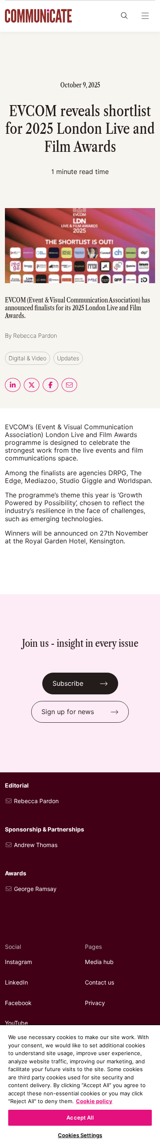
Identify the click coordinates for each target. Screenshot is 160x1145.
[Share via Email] (69, 385)
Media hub (99, 962)
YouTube (16, 1023)
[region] (80, 1084)
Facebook (18, 1003)
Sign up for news (67, 712)
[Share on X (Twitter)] (31, 385)
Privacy (95, 1003)
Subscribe (68, 683)
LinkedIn (16, 982)
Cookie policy (94, 1101)
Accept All (79, 1117)
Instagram (18, 962)
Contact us (99, 982)
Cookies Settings (80, 1135)
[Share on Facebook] (50, 385)
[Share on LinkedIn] (13, 385)
